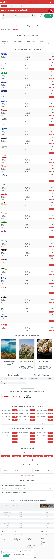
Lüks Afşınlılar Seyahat (18, 41)
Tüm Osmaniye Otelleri (27, 460)
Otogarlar (2, 541)
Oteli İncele (6, 456)
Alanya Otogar (5, 383)
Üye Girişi (52, 2)
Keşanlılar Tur (16, 540)
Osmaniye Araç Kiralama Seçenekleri (27, 475)
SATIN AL (51, 59)
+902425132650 (23, 378)
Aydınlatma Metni (5, 552)
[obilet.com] (6, 2)
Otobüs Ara (48, 15)
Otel (18, 6)
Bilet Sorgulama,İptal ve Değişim (29, 549)
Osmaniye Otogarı (34, 378)
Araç (25, 6)
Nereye (19, 14)
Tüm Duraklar (3, 539)
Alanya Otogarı (5, 378)
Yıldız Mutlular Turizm (17, 537)
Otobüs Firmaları (3, 540)
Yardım (37, 2)
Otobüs (4, 6)
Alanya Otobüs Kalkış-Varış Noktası (9, 380)
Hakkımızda (29, 540)
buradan (10, 554)
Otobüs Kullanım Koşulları (31, 545)
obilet (37, 505)
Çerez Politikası (29, 544)
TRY (34, 2)
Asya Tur (15, 538)
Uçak (11, 6)
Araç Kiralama (29, 538)
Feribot (32, 6)
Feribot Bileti (29, 539)
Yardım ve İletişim (30, 547)
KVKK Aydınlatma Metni (30, 541)
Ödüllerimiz (29, 546)
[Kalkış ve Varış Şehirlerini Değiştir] (16, 16)
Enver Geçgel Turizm (17, 43)
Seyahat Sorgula (44, 2)
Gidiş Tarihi (34, 14)
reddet (12, 551)
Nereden (4, 14)
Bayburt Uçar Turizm (17, 539)
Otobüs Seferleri (3, 538)
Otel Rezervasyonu (30, 537)
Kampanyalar (2, 544)
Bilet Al (2, 537)
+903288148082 (51, 378)
